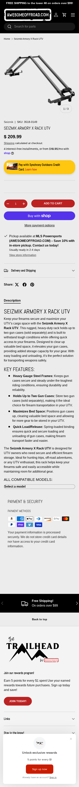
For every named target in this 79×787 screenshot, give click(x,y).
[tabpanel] (39, 398)
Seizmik (8, 121)
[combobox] (39, 26)
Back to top (39, 619)
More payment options (40, 225)
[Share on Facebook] (24, 284)
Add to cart (53, 203)
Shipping (9, 143)
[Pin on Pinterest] (32, 284)
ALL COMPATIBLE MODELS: (28, 480)
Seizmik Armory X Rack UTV (28, 39)
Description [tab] (12, 300)
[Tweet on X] (17, 284)
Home (7, 39)
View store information (22, 254)
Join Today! (17, 701)
